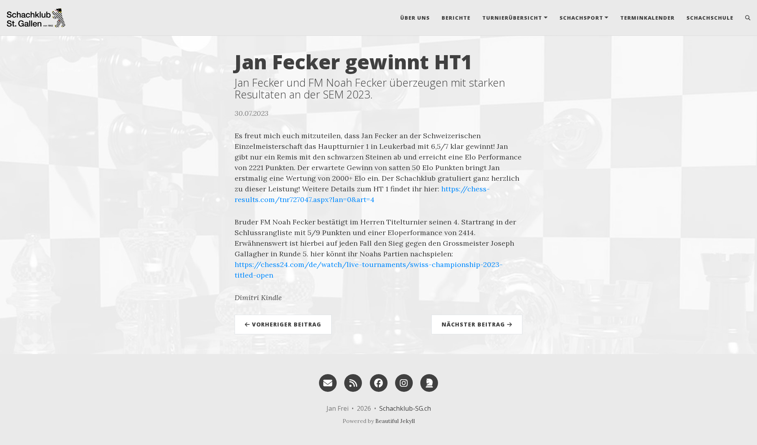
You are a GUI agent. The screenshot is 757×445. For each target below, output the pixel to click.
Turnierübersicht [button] (512, 17)
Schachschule (709, 17)
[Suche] (745, 18)
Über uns (415, 17)
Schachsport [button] (581, 17)
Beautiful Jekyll (395, 421)
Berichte (456, 17)
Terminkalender (647, 17)
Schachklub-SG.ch (405, 408)
